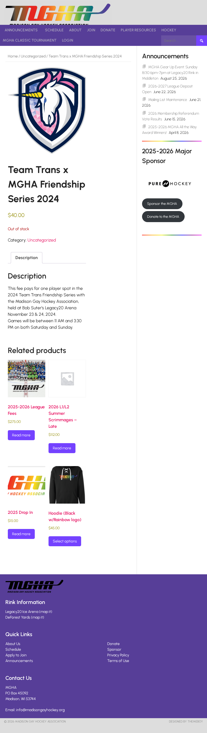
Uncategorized (33, 56)
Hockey (168, 30)
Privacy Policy (118, 655)
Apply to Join (16, 655)
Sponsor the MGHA (162, 204)
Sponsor (114, 649)
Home (13, 56)
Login (67, 40)
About (75, 30)
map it (45, 611)
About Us (12, 644)
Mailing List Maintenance (167, 99)
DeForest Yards (17, 617)
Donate (108, 30)
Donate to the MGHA (163, 217)
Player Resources (138, 30)
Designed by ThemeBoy (186, 721)
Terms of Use (118, 661)
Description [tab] (26, 257)
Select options (65, 541)
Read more (21, 435)
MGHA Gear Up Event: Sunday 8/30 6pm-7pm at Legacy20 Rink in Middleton (170, 73)
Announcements (21, 30)
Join (91, 30)
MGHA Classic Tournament (30, 40)
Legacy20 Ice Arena (21, 611)
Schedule (54, 30)
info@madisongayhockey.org (40, 710)
